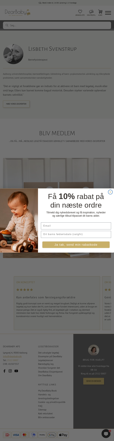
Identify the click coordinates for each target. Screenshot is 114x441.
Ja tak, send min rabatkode (75, 244)
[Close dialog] (110, 192)
